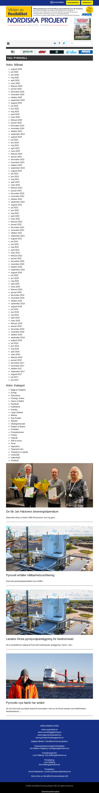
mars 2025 (15, 117)
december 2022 (17, 193)
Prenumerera (73, 3)
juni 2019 (15, 312)
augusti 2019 (16, 306)
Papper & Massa (18, 427)
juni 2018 (15, 346)
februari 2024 (16, 154)
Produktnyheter (17, 432)
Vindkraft (14, 460)
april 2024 (15, 148)
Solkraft (14, 438)
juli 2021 (14, 241)
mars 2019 (15, 321)
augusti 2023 (16, 171)
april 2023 (15, 182)
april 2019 (15, 318)
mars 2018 (15, 354)
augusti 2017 (16, 374)
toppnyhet (15, 446)
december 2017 (17, 363)
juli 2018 (14, 343)
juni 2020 (15, 278)
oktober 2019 (16, 301)
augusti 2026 (16, 69)
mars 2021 (15, 253)
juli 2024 (14, 140)
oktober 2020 (16, 267)
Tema (13, 443)
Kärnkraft (15, 404)
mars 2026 (15, 83)
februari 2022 (16, 222)
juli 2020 (14, 275)
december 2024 (17, 126)
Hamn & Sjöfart (17, 401)
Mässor (14, 415)
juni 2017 (15, 380)
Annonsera (87, 3)
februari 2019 (16, 323)
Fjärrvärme (15, 396)
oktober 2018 (16, 335)
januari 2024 (16, 157)
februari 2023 (16, 188)
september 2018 (18, 338)
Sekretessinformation (50, 792)
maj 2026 (15, 78)
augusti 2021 (16, 239)
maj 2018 (15, 349)
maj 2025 (15, 112)
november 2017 (17, 366)
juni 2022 (15, 210)
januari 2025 (16, 123)
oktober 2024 (16, 131)
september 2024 (18, 134)
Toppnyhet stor (17, 449)
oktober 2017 (16, 369)
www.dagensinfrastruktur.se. (50, 735)
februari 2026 (16, 86)
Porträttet (15, 429)
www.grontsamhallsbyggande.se (50, 738)
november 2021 (17, 230)
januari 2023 (16, 191)
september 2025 (18, 100)
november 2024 (17, 128)
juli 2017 (14, 377)
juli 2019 (14, 309)
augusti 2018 (16, 340)
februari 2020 (16, 289)
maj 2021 (15, 247)
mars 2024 (15, 151)
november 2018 (17, 332)
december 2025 (17, 92)
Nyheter (14, 421)
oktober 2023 (16, 165)
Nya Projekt (16, 418)
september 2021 (18, 236)
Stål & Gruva (16, 441)
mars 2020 (15, 287)
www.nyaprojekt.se (49, 729)
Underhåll (15, 455)
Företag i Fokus (17, 398)
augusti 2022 (16, 205)
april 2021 (15, 250)
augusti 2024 (16, 137)
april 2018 (15, 352)
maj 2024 (15, 145)
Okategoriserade (18, 424)
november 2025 (17, 94)
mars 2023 (15, 185)
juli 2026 (14, 72)
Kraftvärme (15, 407)
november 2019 (17, 298)
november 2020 (17, 264)
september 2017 (18, 371)
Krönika (14, 410)
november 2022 (17, 196)
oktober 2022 (16, 199)
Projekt (14, 435)
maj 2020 (15, 281)
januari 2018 (16, 360)
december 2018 (17, 329)
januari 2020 (16, 292)
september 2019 (18, 304)
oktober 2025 (16, 97)
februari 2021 (16, 256)
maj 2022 (15, 213)
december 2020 (17, 261)
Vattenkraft (15, 458)
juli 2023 (14, 174)
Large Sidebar (17, 412)
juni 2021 (15, 244)
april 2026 (15, 80)
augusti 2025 (16, 103)
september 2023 (18, 168)
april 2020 (15, 284)
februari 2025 (16, 120)
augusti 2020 (16, 273)
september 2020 (18, 270)
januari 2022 (16, 224)
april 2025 (15, 114)
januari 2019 (16, 326)
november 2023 (17, 162)
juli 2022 (14, 208)
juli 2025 (14, 106)
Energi (14, 393)
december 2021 (17, 227)
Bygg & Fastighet (18, 390)
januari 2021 (16, 258)
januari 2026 (16, 89)
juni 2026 (15, 75)
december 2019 (17, 295)
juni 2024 (15, 143)
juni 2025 (15, 109)
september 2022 (18, 202)
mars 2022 (15, 219)
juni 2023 (15, 177)
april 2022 (15, 216)
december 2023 (17, 159)
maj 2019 (15, 315)
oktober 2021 (16, 233)
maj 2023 (15, 179)
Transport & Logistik (19, 452)
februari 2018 (16, 357)
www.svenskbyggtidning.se (49, 732)
